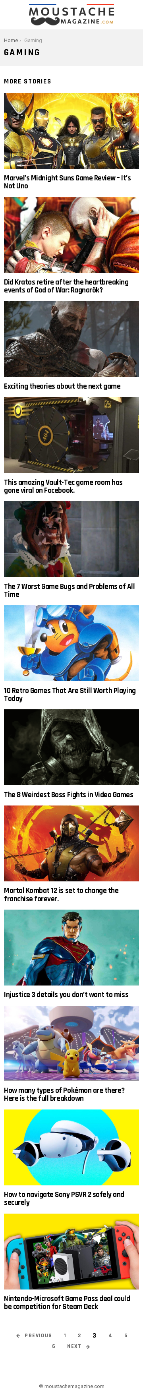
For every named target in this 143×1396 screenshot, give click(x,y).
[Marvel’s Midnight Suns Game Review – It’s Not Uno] (71, 131)
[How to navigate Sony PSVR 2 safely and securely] (71, 1147)
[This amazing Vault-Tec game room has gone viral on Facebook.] (71, 435)
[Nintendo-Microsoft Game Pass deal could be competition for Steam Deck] (71, 1252)
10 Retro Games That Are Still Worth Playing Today (70, 695)
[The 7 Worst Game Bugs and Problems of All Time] (71, 539)
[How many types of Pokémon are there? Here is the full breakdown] (71, 1043)
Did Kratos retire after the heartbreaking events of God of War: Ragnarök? (66, 286)
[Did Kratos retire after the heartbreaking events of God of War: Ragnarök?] (71, 235)
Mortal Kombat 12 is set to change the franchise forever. (61, 895)
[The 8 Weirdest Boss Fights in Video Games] (71, 747)
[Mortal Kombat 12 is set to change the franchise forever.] (71, 843)
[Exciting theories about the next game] (71, 339)
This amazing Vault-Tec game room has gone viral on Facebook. (63, 487)
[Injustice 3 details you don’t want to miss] (71, 948)
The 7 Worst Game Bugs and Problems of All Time (69, 591)
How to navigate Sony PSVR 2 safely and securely (64, 1199)
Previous (38, 1335)
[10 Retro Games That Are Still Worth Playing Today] (71, 643)
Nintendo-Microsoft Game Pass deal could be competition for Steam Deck (67, 1303)
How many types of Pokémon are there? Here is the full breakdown (64, 1095)
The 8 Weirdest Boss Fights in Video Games (68, 795)
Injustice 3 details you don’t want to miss (66, 995)
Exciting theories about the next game (62, 386)
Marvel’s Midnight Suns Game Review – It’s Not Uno (67, 182)
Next (74, 1346)
